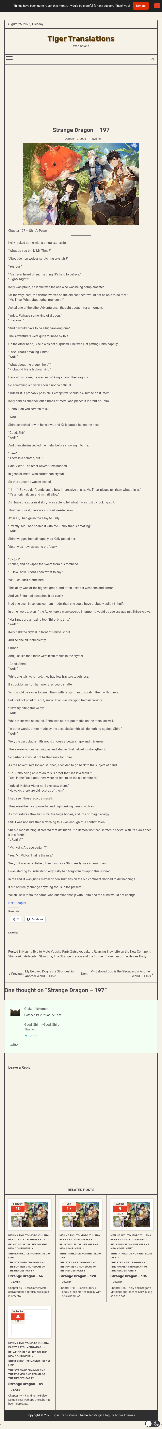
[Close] (157, 5)
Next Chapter (17, 903)
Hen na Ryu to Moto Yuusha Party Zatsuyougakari (57, 951)
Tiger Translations (81, 38)
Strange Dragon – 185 (128, 1276)
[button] (152, 1423)
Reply (14, 1044)
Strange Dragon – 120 (77, 1276)
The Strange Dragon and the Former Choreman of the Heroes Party (100, 956)
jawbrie (96, 138)
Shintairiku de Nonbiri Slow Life (30, 956)
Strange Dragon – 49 (25, 1384)
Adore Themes (125, 1415)
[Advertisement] (81, 94)
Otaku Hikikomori (36, 1009)
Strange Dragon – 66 (25, 1276)
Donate (141, 6)
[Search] (152, 59)
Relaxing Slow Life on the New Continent (122, 951)
